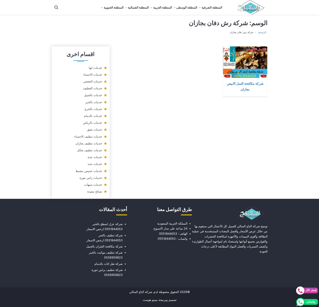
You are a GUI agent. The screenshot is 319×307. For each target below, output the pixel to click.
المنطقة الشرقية (212, 7)
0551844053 (168, 233)
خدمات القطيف (92, 88)
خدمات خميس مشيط (89, 171)
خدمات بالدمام (93, 116)
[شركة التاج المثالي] (249, 7)
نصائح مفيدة (94, 191)
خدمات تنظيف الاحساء (88, 136)
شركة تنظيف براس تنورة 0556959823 (107, 272)
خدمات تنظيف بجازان (89, 143)
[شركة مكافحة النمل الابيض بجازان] (245, 62)
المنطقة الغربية (162, 7)
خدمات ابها (95, 68)
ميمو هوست (150, 300)
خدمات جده (95, 164)
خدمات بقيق (94, 129)
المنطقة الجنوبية (114, 7)
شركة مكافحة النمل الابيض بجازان (245, 86)
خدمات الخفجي (92, 81)
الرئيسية (262, 32)
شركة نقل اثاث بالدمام (109, 264)
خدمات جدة (95, 157)
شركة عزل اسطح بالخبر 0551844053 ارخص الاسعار (104, 226)
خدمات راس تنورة (91, 178)
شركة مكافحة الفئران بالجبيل (104, 246)
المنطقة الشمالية (138, 7)
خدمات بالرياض (92, 122)
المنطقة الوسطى (186, 7)
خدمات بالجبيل (93, 95)
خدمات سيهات (93, 184)
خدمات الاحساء (92, 74)
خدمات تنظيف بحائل (89, 150)
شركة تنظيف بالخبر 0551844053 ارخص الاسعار (104, 237)
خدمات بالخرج (93, 109)
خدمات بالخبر (93, 102)
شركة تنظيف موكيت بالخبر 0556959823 (106, 255)
